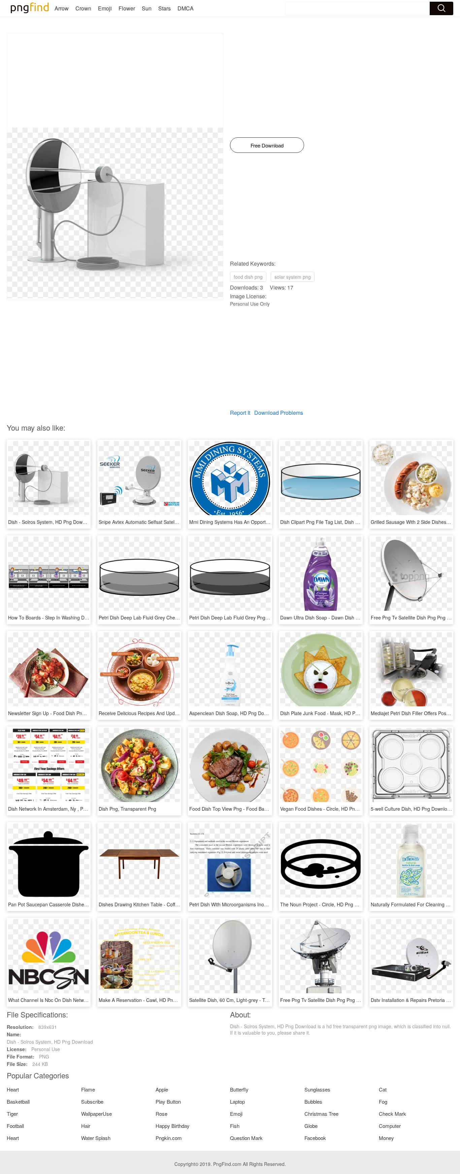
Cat (383, 1089)
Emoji (105, 8)
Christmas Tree (321, 1113)
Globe (311, 1125)
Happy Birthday (173, 1125)
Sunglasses (317, 1089)
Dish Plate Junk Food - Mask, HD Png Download (331, 713)
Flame (88, 1089)
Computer (390, 1125)
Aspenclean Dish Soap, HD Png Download (234, 713)
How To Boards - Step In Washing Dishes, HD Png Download (72, 617)
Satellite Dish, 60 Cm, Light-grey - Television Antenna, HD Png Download (266, 1000)
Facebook (315, 1137)
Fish (234, 1125)
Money (386, 1137)
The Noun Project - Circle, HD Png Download (328, 904)
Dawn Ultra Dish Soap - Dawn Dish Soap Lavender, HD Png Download (355, 617)
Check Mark (392, 1113)
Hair (85, 1125)
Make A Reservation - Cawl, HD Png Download (148, 1000)
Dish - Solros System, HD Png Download (51, 521)
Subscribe (92, 1101)
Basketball (18, 1101)
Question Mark (246, 1137)
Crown (83, 8)
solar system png (292, 276)
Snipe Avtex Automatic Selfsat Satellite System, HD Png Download (169, 521)
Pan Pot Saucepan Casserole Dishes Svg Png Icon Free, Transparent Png (87, 904)
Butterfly (239, 1089)
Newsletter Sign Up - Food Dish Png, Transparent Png (65, 713)
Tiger (12, 1113)
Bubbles (313, 1101)
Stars (164, 8)
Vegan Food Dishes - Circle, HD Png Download (330, 808)
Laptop (237, 1101)
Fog (383, 1101)
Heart (13, 1089)
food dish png (248, 276)
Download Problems (278, 412)
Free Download (267, 145)
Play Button (168, 1101)
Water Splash (95, 1137)
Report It (240, 412)
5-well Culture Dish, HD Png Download (412, 808)
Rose (161, 1113)
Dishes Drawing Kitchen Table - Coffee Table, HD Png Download (167, 904)
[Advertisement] (115, 80)
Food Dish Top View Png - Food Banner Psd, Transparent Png (255, 808)
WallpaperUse (96, 1113)
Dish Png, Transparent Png (127, 808)
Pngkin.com (169, 1137)
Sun (147, 8)
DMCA (185, 8)
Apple (162, 1089)
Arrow (62, 8)
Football (15, 1125)
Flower (127, 8)
